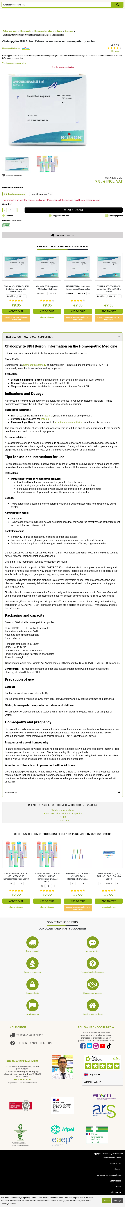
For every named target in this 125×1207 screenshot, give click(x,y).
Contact (117, 1169)
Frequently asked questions (93, 972)
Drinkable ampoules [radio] (14, 194)
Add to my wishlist (14, 175)
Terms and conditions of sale (108, 1175)
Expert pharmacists (32, 972)
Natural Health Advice (112, 1157)
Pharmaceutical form (12, 187)
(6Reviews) (115, 51)
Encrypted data (32, 993)
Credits (118, 1186)
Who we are (116, 1192)
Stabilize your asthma (62, 810)
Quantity (6, 204)
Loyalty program (32, 1014)
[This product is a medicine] (7, 228)
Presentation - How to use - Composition (29, 337)
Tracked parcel (32, 951)
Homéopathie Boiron (11, 48)
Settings (117, 1200)
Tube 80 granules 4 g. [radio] (41, 194)
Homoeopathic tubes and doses (48, 31)
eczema (45, 419)
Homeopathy (26, 31)
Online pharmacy (10, 31)
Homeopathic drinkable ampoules (64, 813)
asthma (48, 415)
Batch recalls (115, 1180)
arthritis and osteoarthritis (68, 422)
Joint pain (69, 31)
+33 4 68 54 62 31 (22, 1080)
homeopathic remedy (34, 364)
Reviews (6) (11, 792)
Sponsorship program (92, 993)
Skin (64, 816)
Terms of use (115, 1163)
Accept (107, 1200)
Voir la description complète (14, 63)
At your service (92, 951)
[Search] (117, 5)
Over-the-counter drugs (93, 1014)
